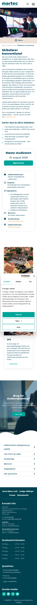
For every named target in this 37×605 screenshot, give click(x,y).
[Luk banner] (34, 276)
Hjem (4, 45)
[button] (33, 4)
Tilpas (17, 321)
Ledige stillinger (26, 491)
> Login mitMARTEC (9, 581)
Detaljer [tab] (18, 281)
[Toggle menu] (18, 40)
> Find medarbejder (9, 578)
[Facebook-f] (4, 594)
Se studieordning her (15, 221)
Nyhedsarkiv (23, 495)
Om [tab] (30, 281)
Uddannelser (11, 45)
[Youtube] (17, 594)
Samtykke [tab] (6, 281)
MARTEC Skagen (14, 227)
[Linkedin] (8, 594)
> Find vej (5, 576)
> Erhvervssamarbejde (10, 570)
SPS (9, 339)
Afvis (18, 327)
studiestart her (10, 117)
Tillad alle (18, 314)
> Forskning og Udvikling (11, 572)
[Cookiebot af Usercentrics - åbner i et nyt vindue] (22, 276)
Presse (12, 495)
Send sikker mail (9, 491)
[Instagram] (13, 594)
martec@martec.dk (14, 519)
